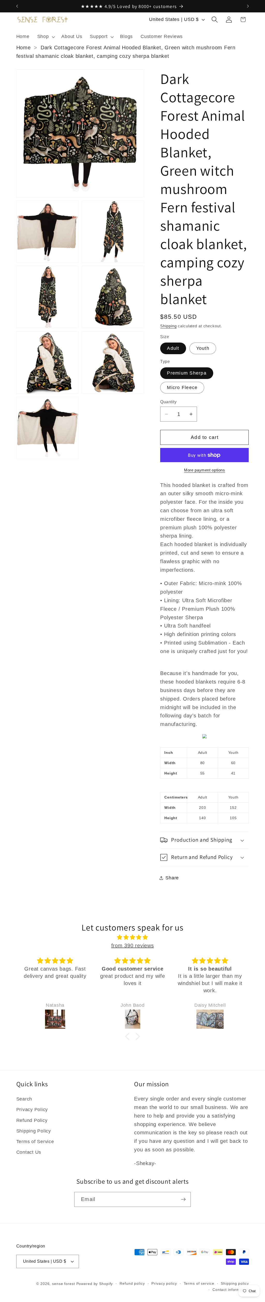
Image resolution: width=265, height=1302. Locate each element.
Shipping (168, 326)
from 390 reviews (132, 945)
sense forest (63, 1284)
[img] (132, 937)
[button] (45, 36)
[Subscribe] (183, 1199)
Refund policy (132, 1283)
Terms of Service (35, 1141)
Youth (202, 348)
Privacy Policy (32, 1109)
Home (23, 47)
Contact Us (28, 1152)
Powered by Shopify (94, 1284)
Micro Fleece (182, 387)
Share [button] (172, 877)
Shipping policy (235, 1283)
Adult (173, 348)
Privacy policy (164, 1283)
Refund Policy (32, 1120)
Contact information (230, 1290)
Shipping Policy (33, 1131)
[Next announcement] (248, 6)
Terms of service (199, 1283)
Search (24, 1099)
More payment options (204, 470)
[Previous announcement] (17, 6)
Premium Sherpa (187, 373)
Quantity (168, 401)
